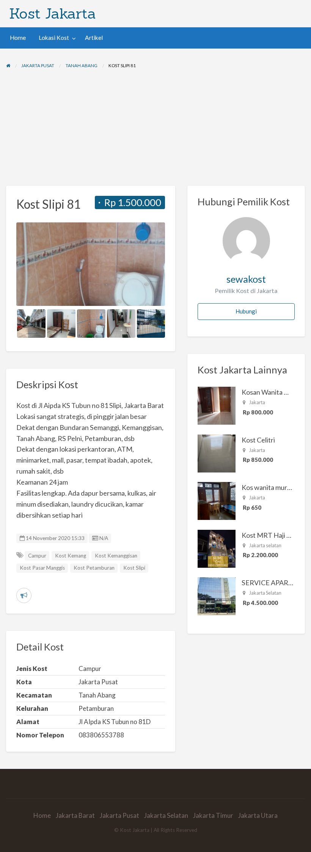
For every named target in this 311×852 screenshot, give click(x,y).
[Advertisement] (155, 129)
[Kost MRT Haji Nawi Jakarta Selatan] (217, 547)
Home (18, 37)
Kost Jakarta (52, 13)
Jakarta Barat (75, 815)
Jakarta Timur (213, 815)
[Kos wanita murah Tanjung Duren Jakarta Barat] (217, 500)
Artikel (94, 37)
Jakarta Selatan (166, 815)
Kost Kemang (70, 556)
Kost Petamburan (94, 568)
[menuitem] (17, 37)
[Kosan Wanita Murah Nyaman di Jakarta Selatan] (217, 405)
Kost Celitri (258, 440)
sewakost (246, 279)
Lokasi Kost (54, 37)
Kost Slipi (134, 568)
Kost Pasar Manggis (42, 568)
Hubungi (246, 311)
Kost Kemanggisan (116, 556)
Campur (37, 556)
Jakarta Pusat (119, 815)
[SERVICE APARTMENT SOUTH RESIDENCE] (217, 595)
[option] (90, 264)
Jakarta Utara (258, 815)
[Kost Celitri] (217, 452)
